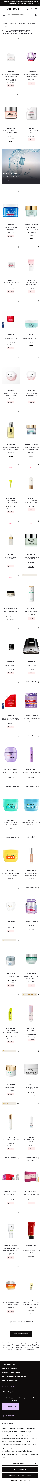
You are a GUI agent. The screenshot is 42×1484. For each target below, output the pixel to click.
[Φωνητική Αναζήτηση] (36, 15)
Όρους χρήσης (24, 1398)
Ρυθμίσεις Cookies (19, 1463)
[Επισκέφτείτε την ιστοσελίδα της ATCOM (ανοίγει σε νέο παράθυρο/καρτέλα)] (20, 1480)
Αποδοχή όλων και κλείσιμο (20, 1475)
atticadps (10, 1416)
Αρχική (4, 24)
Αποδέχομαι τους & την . (22, 1399)
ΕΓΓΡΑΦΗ (9, 1406)
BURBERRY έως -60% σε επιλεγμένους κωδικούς (19, 1)
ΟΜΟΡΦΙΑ (12, 24)
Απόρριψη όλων (20, 1469)
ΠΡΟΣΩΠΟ (22, 24)
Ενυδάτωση (32, 24)
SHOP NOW (10, 174)
